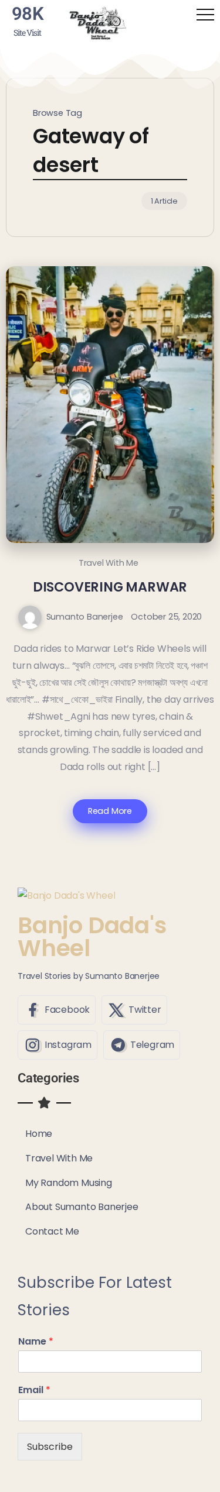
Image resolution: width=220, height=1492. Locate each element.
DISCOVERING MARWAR (110, 586)
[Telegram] (142, 1045)
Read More (110, 811)
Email (34, 1390)
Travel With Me (108, 563)
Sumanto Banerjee (84, 617)
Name (35, 1342)
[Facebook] (56, 1010)
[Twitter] (134, 1010)
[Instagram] (57, 1045)
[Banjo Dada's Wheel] (97, 22)
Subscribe (50, 1446)
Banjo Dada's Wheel (92, 936)
